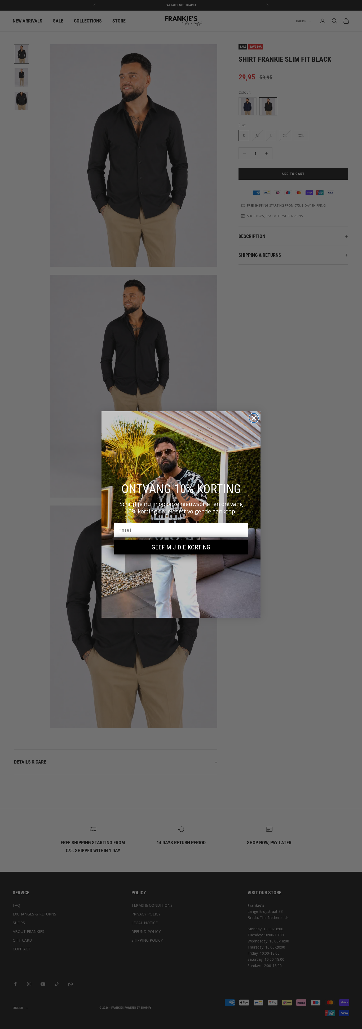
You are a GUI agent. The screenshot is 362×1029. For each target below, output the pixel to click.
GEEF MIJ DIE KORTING (181, 547)
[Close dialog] (253, 418)
